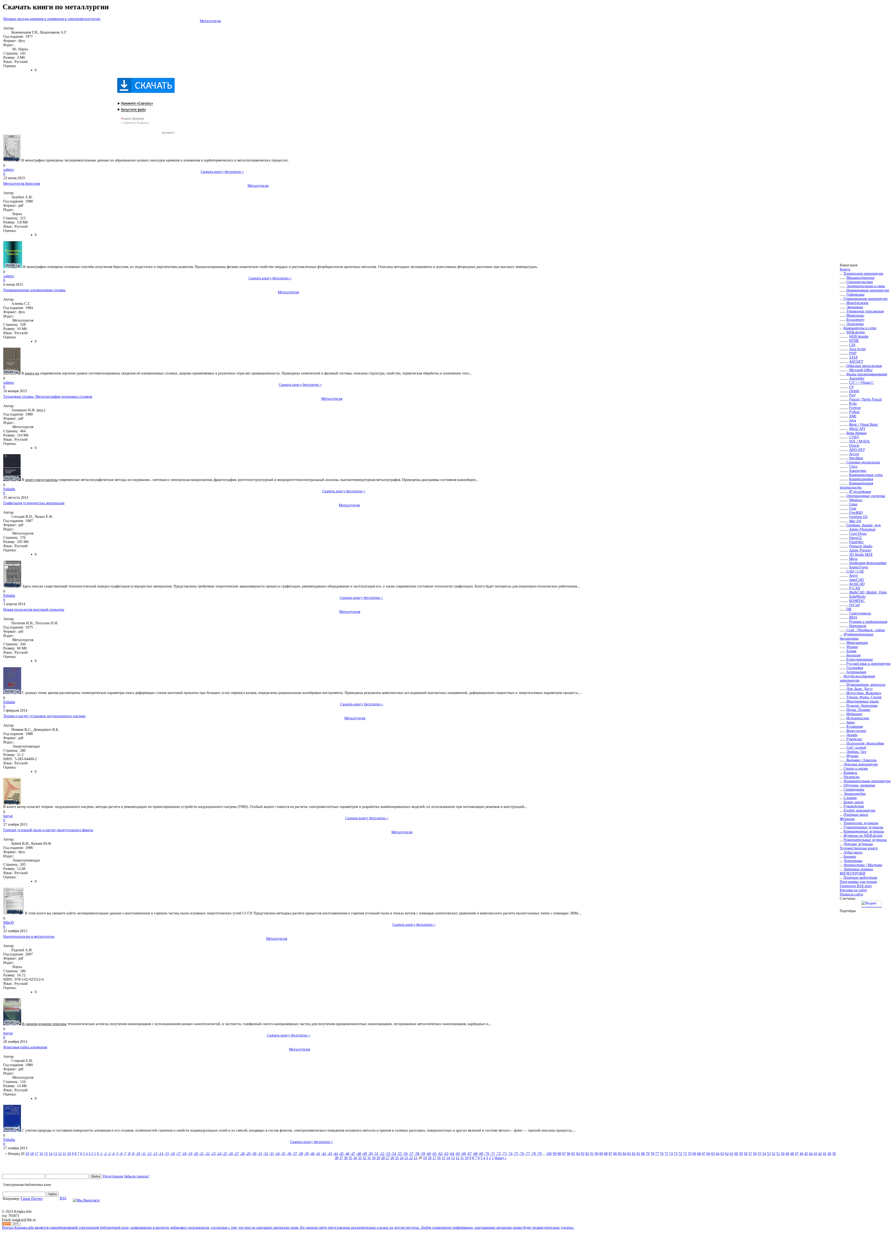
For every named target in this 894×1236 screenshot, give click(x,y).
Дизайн (851, 735)
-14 (160, 1154)
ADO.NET (857, 450)
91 (592, 1154)
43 (815, 1154)
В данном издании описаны (44, 1024)
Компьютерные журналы (863, 831)
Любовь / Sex (856, 752)
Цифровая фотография (867, 563)
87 (610, 1154)
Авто (850, 722)
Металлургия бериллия (21, 183)
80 (643, 1154)
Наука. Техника (858, 710)
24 (401, 1158)
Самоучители (860, 613)
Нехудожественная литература (857, 678)
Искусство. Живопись (863, 693)
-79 (539, 1154)
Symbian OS (858, 517)
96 (568, 1154)
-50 (370, 1154)
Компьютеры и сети (859, 328)
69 (694, 1154)
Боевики (849, 856)
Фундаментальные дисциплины (857, 636)
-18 (184, 1154)
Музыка (852, 756)
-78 (533, 1154)
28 (383, 1158)
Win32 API (857, 429)
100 (549, 1154)
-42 (323, 1154)
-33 (271, 1154)
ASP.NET (856, 362)
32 (364, 1158)
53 (769, 1154)
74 (671, 1154)
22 (411, 1158)
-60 (428, 1154)
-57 (411, 1154)
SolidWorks (857, 596)
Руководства (853, 806)
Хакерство (857, 471)
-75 (515, 1154)
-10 (137, 1154)
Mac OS (855, 521)
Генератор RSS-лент (856, 886)
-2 (105, 1154)
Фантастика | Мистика (862, 865)
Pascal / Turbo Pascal (865, 399)
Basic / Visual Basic (863, 424)
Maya (853, 559)
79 (648, 1154)
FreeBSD (856, 513)
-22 (207, 1154)
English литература (859, 810)
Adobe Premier (860, 550)
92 (587, 1154)
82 (634, 1154)
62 (727, 1154)
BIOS (853, 617)
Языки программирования (866, 374)
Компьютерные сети (866, 475)
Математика (857, 643)
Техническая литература (863, 273)
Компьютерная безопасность (856, 485)
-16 (172, 1154)
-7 (124, 1154)
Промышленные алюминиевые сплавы (34, 290)
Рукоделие (854, 739)
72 (680, 1154)
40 (829, 1154)
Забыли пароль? (136, 1176)
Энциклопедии (854, 794)
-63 (446, 1154)
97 (564, 1154)
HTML (854, 341)
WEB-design (855, 332)
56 (755, 1154)
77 (657, 1154)
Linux (853, 504)
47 (797, 1154)
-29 (248, 1154)
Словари (850, 798)
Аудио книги (852, 852)
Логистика (855, 324)
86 (615, 1154)
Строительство (859, 282)
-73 (504, 1154)
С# (851, 387)
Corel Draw (858, 534)
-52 (381, 1154)
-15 (166, 1154)
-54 (393, 1154)
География (854, 668)
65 (713, 1154)
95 (573, 1154)
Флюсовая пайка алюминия (25, 1047)
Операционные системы (865, 496)
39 (834, 1154)
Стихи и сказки (855, 768)
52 (773, 1154)
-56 (405, 1154)
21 (415, 1158)
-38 (300, 1154)
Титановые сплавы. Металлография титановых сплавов (47, 396)
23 (406, 1158)
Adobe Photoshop (862, 529)
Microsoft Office (861, 370)
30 (374, 1158)
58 (745, 1154)
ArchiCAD (857, 584)
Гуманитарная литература (865, 299)
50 (783, 1154)
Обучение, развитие (859, 785)
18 (32, 1154)
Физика (852, 647)
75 (666, 1154)
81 (638, 1154)
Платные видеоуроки (860, 877)
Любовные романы (858, 869)
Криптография (861, 479)
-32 (265, 1154)
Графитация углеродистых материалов (33, 503)
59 (741, 1154)
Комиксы (850, 773)
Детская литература (860, 764)
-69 (480, 1154)
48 (792, 1154)
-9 (132, 1154)
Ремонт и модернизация (868, 622)
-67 (469, 1154)
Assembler (856, 378)
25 (397, 1158)
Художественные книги (859, 848)
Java (852, 420)
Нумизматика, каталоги (865, 685)
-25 (224, 1154)
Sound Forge (858, 567)
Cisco (853, 466)
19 (27, 1154)
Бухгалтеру (855, 320)
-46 (347, 1154)
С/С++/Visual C (861, 383)
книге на (32, 373)
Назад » (500, 1158)
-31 (259, 1154)
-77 (527, 1154)
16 (41, 1154)
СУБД (854, 437)
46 (801, 1154)
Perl (852, 395)
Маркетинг (855, 315)
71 (685, 1154)
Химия (851, 651)
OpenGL (855, 538)
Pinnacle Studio (860, 546)
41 (824, 1154)
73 (675, 1154)
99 (554, 1154)
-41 (317, 1154)
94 (578, 1154)
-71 (492, 1154)
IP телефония (860, 492)
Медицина (854, 714)
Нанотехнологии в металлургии (28, 936)
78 (652, 1154)
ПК (849, 609)
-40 (312, 1154)
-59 (422, 1154)
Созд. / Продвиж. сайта (865, 630)
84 (624, 1154)
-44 (335, 1154)
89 (601, 1154)
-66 (463, 1154)
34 (355, 1158)
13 (55, 1154)
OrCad (854, 605)
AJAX (853, 357)
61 (731, 1154)
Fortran (855, 408)
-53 (387, 1154)
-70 (486, 1154)
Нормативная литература (867, 290)
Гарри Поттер (32, 1199)
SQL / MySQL (859, 441)
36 (346, 1158)
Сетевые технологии (863, 462)
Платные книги (855, 815)
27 (387, 1158)
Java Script (857, 349)
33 (360, 1158)
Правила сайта (851, 894)
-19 (189, 1154)
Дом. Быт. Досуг (859, 689)
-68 (475, 1154)
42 (820, 1154)
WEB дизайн (858, 336)
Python (854, 412)
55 (759, 1154)
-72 (498, 1154)
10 (69, 1154)
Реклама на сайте (853, 890)
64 (717, 1154)
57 (750, 1154)
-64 (451, 1154)
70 (689, 1154)
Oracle (854, 445)
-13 (154, 1154)
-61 (434, 1154)
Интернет (857, 626)
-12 (149, 1154)
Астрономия (856, 672)
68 (699, 1154)
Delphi (854, 391)
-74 (510, 1154)
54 (764, 1154)
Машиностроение (860, 278)
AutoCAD (856, 580)
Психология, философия (865, 743)
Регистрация (113, 1176)
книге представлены (41, 480)
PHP (853, 353)
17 (36, 1154)
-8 (128, 1154)
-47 (352, 1154)
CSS (852, 345)
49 (787, 1154)
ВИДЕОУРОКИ (852, 873)
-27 (236, 1154)
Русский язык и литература (868, 664)
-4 (113, 1154)
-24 (219, 1154)
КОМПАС (857, 601)
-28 (242, 1154)
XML (853, 416)
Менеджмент (857, 303)
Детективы (852, 861)
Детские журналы (858, 844)
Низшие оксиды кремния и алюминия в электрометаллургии (51, 19)
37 (341, 1158)
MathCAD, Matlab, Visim (868, 592)
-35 (283, 1154)
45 (806, 1154)
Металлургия (210, 21)
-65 (457, 1154)
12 (60, 1154)
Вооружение (856, 731)
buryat (8, 816)
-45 (341, 1154)
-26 (230, 1154)
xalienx (8, 170)
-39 (306, 1154)
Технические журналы (860, 823)
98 (559, 1154)
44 (811, 1154)
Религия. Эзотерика (861, 705)
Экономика (854, 307)
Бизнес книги (853, 802)
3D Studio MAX (861, 554)
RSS (63, 1198)
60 (736, 1154)
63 (722, 1154)
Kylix (853, 403)
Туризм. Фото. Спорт (864, 697)
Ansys (853, 575)
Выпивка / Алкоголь (861, 760)
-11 (143, 1154)
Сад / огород (856, 747)
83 (629, 1154)
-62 (440, 1154)
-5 (117, 1154)
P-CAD (854, 588)
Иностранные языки (862, 701)
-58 (416, 1154)
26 (392, 1158)
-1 (101, 1154)
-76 (521, 1154)
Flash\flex (856, 542)
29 (378, 1158)
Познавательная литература (867, 781)
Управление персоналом (865, 311)
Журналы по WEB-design (862, 836)
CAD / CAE (855, 571)
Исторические (857, 718)
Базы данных (856, 433)
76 (662, 1154)
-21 (201, 1154)
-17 (178, 1154)
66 (708, 1154)
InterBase (856, 458)
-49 (364, 1154)
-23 (213, 1154)
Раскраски (851, 777)
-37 (294, 1154)
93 (582, 1154)
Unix (852, 508)
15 (46, 1154)
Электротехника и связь (865, 286)
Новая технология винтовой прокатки (33, 609)
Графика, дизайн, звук (863, 525)
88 (606, 1154)
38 (336, 1158)
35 (350, 1158)
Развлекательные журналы (865, 840)
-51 (376, 1154)
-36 (288, 1154)
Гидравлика (855, 294)
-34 (277, 1154)
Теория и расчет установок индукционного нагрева (44, 716)
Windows (855, 500)
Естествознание (859, 659)
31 (369, 1158)
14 (50, 1154)
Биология (853, 655)
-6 (120, 1154)
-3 (109, 1154)
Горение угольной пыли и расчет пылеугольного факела (48, 830)
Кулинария (854, 726)
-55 (399, 1154)
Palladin (9, 489)
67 (703, 1154)
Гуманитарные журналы (863, 827)
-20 (195, 1154)
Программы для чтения (858, 882)
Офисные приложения (864, 366)
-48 (358, 1154)
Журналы (847, 819)
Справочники (853, 789)
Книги (845, 269)
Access (854, 454)
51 (778, 1154)
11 (64, 1154)
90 (596, 1154)
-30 (253, 1154)
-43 (329, 1154)
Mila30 (8, 922)
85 (620, 1154)
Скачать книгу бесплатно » (222, 172)
